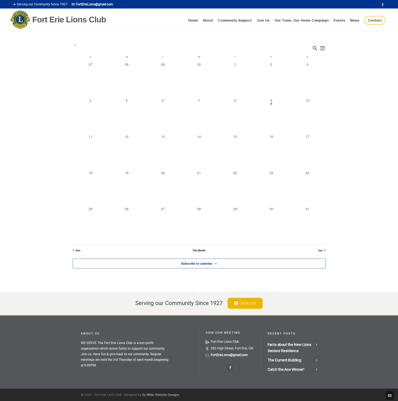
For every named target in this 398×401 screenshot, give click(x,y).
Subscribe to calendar (196, 263)
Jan (320, 250)
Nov (78, 250)
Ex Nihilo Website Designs (160, 395)
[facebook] (383, 4)
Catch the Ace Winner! (286, 369)
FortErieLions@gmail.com (94, 4)
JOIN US (248, 303)
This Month (199, 250)
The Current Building (284, 360)
